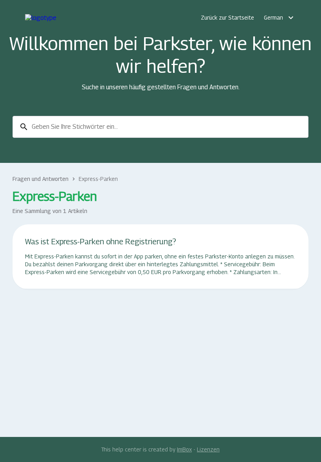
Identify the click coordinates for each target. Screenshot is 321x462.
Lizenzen (208, 449)
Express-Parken (98, 178)
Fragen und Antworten (41, 178)
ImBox (184, 449)
